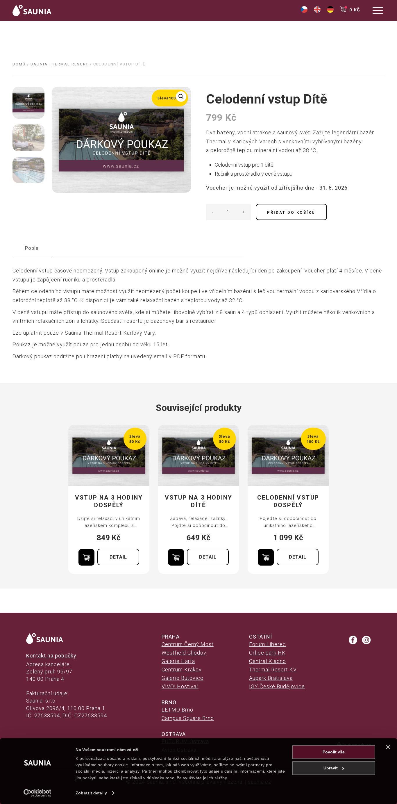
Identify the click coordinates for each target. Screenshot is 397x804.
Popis (32, 248)
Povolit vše (334, 752)
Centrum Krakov (182, 669)
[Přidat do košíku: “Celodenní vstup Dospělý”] (266, 557)
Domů (19, 64)
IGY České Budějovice (277, 686)
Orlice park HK (267, 653)
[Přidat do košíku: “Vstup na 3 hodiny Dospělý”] (86, 557)
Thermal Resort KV (273, 669)
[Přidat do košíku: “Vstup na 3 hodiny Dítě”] (176, 557)
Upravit (330, 768)
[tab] (32, 248)
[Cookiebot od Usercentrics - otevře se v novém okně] (37, 793)
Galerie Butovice (182, 678)
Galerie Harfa (178, 661)
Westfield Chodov (184, 653)
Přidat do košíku (291, 212)
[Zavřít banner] (388, 747)
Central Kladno (267, 661)
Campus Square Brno (188, 718)
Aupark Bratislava (271, 678)
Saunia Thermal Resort (59, 64)
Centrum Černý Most (188, 644)
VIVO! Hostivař (180, 686)
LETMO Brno (177, 710)
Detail (118, 557)
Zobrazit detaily (91, 793)
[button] (181, 96)
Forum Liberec (267, 644)
